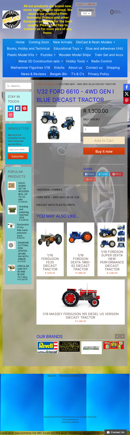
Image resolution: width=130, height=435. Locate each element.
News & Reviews (33, 74)
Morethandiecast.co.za (69, 417)
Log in (80, 4)
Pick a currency (86, 10)
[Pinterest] (24, 108)
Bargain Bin (58, 74)
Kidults (59, 68)
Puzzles (48, 55)
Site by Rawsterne (70, 419)
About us (75, 68)
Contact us (94, 68)
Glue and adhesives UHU (104, 48)
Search (52, 375)
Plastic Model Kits (22, 55)
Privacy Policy (98, 74)
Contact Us (117, 432)
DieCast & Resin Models (96, 42)
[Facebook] (17, 108)
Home (20, 42)
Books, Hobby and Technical (28, 48)
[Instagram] (10, 115)
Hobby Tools (77, 61)
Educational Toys (68, 49)
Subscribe (17, 156)
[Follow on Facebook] (126, 87)
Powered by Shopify (70, 422)
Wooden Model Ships (75, 55)
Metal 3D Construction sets (41, 61)
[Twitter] (10, 108)
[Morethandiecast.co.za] (11, 19)
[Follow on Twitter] (126, 93)
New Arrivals (62, 42)
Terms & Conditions (71, 375)
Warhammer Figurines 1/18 (30, 68)
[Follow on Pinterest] (126, 100)
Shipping (113, 68)
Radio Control (101, 61)
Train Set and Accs (109, 55)
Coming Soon (39, 42)
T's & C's (77, 74)
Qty (85, 124)
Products (50, 84)
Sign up (91, 4)
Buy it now (104, 151)
